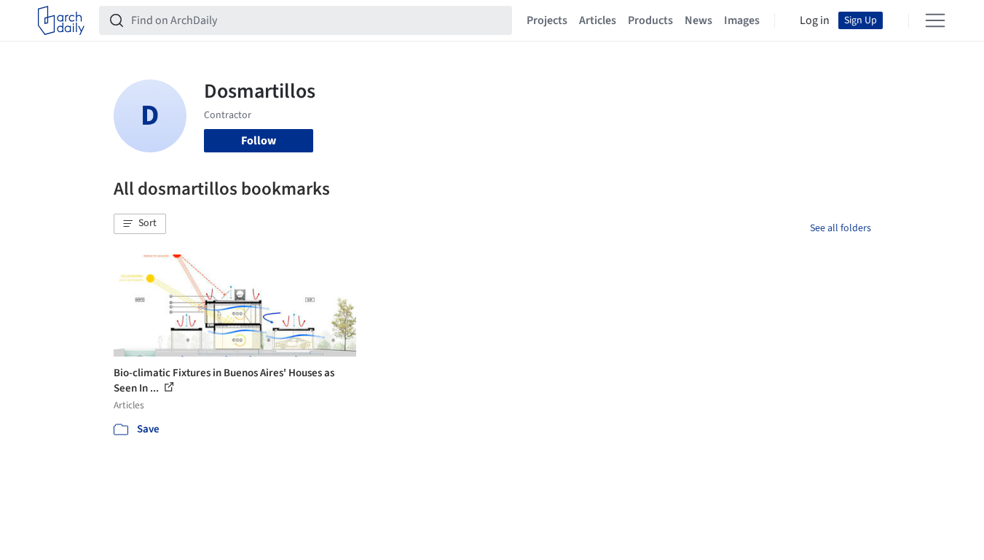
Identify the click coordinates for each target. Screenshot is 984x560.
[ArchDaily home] (61, 20)
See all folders (840, 228)
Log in (815, 20)
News (698, 20)
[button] (140, 224)
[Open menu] (935, 20)
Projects (547, 20)
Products (650, 20)
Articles (597, 20)
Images (742, 20)
